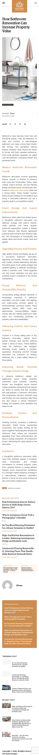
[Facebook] (10, 124)
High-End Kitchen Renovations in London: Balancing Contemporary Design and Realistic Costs (18, 538)
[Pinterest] (20, 124)
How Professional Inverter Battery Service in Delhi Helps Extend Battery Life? (18, 504)
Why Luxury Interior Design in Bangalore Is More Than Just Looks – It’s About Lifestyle (10, 570)
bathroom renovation (19, 190)
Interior (5, 544)
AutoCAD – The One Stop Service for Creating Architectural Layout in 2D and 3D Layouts (22, 738)
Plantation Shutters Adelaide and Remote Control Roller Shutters (27, 569)
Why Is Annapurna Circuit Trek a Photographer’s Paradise (18, 516)
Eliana (12, 113)
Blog (4, 521)
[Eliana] (8, 585)
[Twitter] (15, 124)
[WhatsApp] (25, 124)
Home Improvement (9, 510)
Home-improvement (8, 104)
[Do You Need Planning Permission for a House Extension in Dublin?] (6, 661)
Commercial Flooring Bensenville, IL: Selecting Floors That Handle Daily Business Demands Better (18, 551)
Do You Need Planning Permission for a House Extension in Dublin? (18, 526)
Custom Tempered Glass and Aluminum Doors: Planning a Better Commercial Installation (22, 690)
